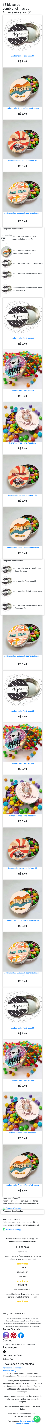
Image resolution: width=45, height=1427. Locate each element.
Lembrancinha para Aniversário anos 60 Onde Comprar (27, 569)
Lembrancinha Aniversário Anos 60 (22, 160)
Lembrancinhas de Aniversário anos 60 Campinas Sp (27, 289)
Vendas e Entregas (10, 1370)
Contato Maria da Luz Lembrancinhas (19, 1344)
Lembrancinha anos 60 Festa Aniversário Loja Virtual (24, 251)
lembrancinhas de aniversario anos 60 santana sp (22, 1321)
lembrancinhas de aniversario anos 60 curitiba (22, 1318)
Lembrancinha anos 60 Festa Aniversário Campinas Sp (24, 237)
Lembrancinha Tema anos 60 (24, 581)
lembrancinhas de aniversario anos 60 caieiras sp (22, 1326)
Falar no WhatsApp (13, 1208)
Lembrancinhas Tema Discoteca (22, 443)
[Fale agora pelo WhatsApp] (36, 1419)
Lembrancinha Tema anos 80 (22, 390)
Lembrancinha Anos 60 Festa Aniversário (22, 108)
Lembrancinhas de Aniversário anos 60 (27, 274)
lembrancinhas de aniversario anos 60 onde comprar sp (22, 1324)
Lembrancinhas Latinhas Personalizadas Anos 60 (22, 214)
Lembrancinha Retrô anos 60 (22, 56)
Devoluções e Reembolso (13, 1368)
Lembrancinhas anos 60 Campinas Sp (28, 263)
